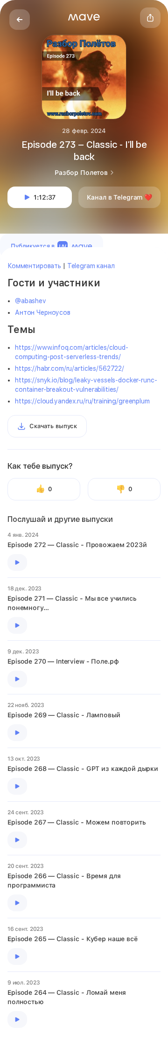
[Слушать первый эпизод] (17, 562)
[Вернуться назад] (19, 19)
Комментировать (34, 266)
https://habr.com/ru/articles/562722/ (69, 368)
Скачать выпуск (53, 426)
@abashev (30, 301)
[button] (84, 17)
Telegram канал (91, 266)
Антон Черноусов (42, 312)
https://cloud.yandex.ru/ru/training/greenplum (82, 401)
